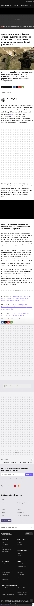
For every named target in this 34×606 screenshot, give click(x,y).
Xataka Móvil (5, 544)
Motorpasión (20, 564)
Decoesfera (4, 577)
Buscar (31, 527)
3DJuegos (19, 542)
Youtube (15, 485)
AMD (3, 515)
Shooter (15, 26)
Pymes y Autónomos (22, 577)
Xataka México (5, 587)
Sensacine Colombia (22, 592)
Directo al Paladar (6, 564)
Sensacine (19, 553)
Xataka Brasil (5, 590)
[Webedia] (30, 1)
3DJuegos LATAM (21, 587)
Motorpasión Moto (21, 566)
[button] (11, 99)
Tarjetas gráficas (22, 503)
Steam (9, 26)
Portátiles (20, 506)
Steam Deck (20, 512)
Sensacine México (21, 590)
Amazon (31, 26)
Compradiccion (5, 579)
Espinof (19, 555)
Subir (27, 533)
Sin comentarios (7, 87)
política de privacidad (21, 478)
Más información (5, 604)
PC (26, 26)
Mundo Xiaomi (5, 551)
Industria (4, 503)
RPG (4, 26)
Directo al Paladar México (8, 594)
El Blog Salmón (20, 574)
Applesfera (4, 547)
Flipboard (19, 87)
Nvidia (3, 512)
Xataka (3, 542)
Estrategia (24, 5)
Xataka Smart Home (6, 549)
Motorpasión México (22, 594)
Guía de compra (6, 5)
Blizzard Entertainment (23, 515)
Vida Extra (19, 544)
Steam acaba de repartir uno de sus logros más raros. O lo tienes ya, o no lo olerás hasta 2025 (18, 462)
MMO (3, 506)
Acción (16, 5)
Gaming (21, 26)
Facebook (14, 87)
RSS (18, 485)
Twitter (17, 87)
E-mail (22, 87)
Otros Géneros (12, 319)
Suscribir (29, 474)
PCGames (12, 114)
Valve (19, 509)
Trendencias (5, 574)
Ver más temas (6, 520)
